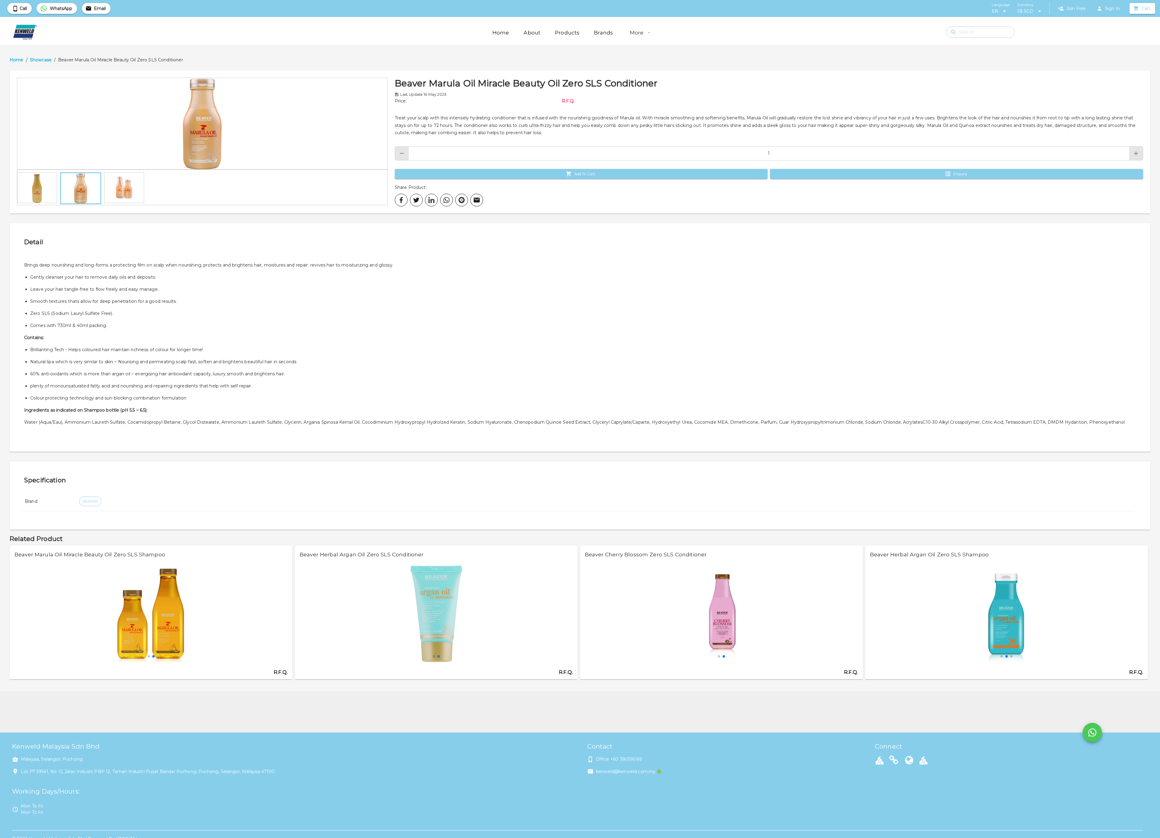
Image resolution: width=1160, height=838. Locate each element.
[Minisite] (923, 760)
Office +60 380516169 (619, 759)
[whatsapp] (446, 200)
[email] (476, 200)
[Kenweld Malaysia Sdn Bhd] (909, 761)
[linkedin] (431, 200)
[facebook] (401, 200)
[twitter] (416, 200)
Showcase (41, 60)
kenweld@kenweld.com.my (626, 771)
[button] (202, 123)
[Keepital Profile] (879, 760)
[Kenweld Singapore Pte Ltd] (894, 761)
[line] (461, 200)
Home (17, 60)
